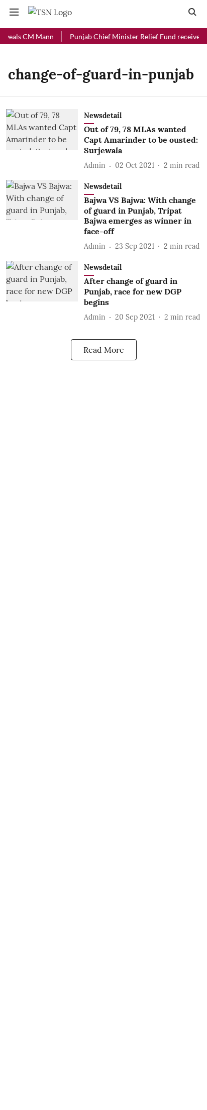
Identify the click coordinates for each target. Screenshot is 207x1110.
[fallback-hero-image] (45, 140)
